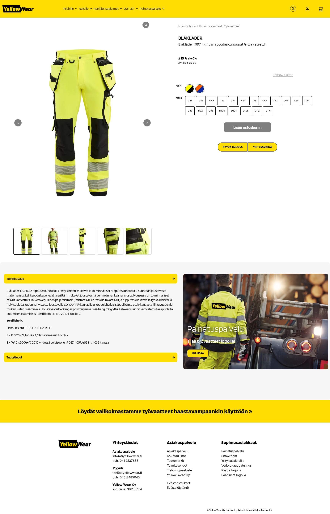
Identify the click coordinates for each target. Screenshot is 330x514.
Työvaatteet (232, 26)
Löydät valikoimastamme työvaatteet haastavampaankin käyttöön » (165, 411)
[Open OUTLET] (137, 8)
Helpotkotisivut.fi (263, 510)
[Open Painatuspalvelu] (163, 8)
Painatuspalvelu (232, 451)
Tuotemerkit (175, 461)
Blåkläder (190, 38)
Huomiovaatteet (211, 26)
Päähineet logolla (233, 475)
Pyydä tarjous (231, 470)
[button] (147, 122)
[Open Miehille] (76, 8)
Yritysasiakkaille (232, 461)
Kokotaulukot (176, 456)
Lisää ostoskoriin (247, 127)
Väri (178, 85)
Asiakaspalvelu (177, 451)
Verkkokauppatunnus (236, 465)
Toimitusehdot (177, 465)
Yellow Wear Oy (178, 475)
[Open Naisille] (90, 8)
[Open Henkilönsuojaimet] (121, 8)
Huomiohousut (188, 26)
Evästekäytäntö (178, 488)
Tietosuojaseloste (179, 470)
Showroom (229, 456)
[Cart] (320, 9)
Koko (179, 97)
